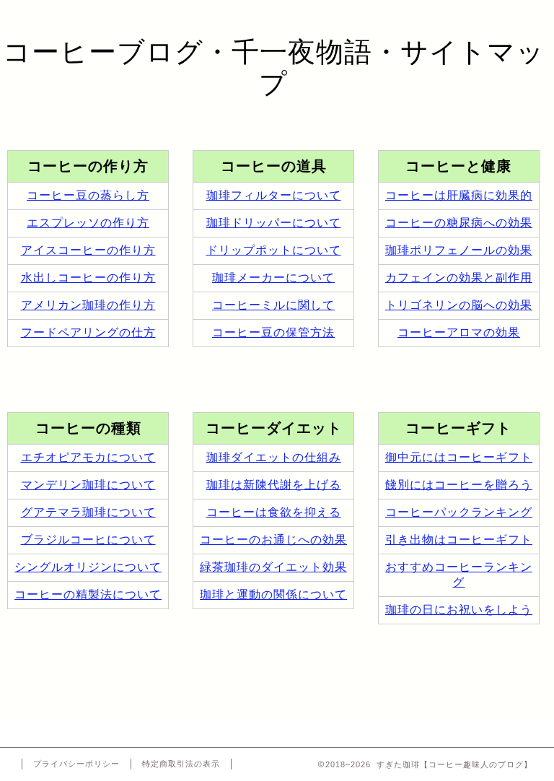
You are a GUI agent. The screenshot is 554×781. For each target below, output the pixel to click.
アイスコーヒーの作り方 (88, 250)
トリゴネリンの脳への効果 (458, 305)
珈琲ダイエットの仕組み (273, 457)
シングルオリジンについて (88, 567)
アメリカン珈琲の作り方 (88, 305)
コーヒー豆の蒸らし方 (88, 195)
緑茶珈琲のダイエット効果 (273, 567)
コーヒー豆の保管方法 (273, 332)
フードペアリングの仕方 (88, 332)
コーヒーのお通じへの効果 (273, 539)
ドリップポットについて (273, 250)
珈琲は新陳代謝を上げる (273, 485)
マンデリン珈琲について (88, 485)
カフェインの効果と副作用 (458, 277)
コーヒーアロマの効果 (458, 332)
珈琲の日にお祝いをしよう (458, 609)
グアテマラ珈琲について (88, 512)
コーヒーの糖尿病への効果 (458, 223)
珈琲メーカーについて (273, 277)
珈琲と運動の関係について (273, 594)
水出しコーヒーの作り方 (88, 277)
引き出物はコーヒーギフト (458, 539)
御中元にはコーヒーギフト (458, 457)
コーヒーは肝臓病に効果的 (458, 195)
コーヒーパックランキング (458, 512)
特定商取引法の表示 (181, 763)
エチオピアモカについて (88, 457)
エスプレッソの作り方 (88, 223)
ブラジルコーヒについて (88, 539)
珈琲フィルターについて (273, 195)
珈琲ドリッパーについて (273, 223)
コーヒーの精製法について (88, 594)
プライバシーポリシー (76, 763)
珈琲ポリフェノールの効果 (458, 250)
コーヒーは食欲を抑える (273, 512)
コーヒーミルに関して (273, 305)
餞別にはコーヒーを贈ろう (458, 485)
